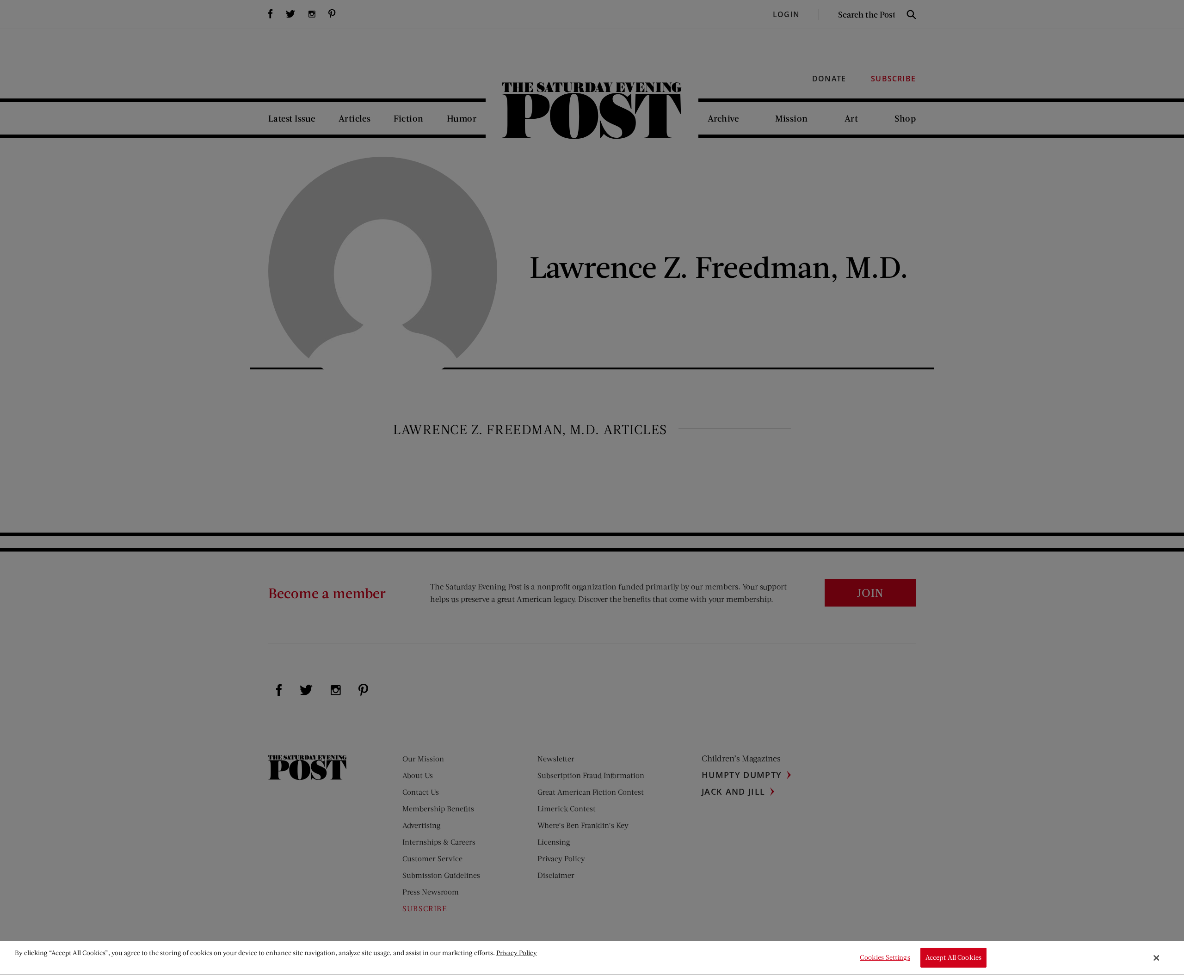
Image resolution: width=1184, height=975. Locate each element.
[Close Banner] (1156, 958)
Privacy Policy (516, 953)
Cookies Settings (885, 958)
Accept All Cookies (953, 958)
